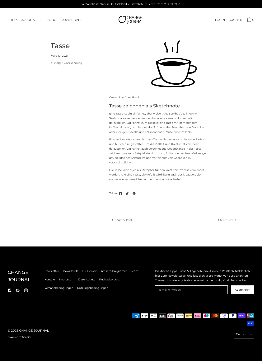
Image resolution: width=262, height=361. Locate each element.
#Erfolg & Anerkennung (66, 63)
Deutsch (241, 334)
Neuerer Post (123, 220)
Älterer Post (226, 220)
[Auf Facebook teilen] (120, 193)
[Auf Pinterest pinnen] (134, 193)
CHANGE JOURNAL (34, 330)
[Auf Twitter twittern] (127, 193)
